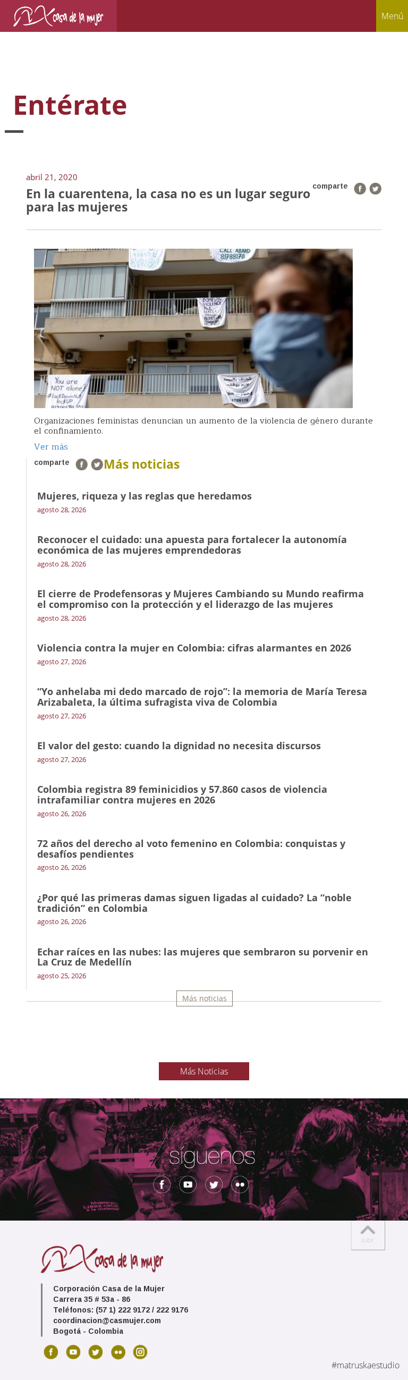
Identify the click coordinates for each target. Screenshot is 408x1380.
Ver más (51, 447)
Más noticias (204, 998)
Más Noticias (204, 1071)
